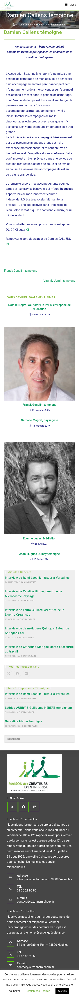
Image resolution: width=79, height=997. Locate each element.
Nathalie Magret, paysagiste (39, 420)
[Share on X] (8, 673)
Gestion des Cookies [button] (38, 991)
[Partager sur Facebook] (17, 673)
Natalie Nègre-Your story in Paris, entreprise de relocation (39, 307)
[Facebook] (24, 807)
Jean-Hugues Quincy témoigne (39, 554)
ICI (27, 229)
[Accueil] (14, 24)
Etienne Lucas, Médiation (39, 538)
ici (7, 244)
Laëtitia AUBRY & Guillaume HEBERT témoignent (38, 707)
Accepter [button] (62, 991)
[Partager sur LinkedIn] (26, 673)
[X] (12, 807)
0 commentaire (28, 582)
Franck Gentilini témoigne (39, 404)
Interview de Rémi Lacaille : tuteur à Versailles (37, 577)
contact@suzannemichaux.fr (35, 901)
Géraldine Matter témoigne (23, 721)
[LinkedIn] (35, 807)
